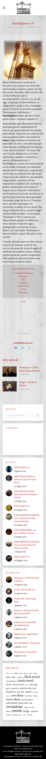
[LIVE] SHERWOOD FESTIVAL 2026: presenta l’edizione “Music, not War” (27, 544)
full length (33, 684)
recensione (14, 706)
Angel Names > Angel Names (26, 634)
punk (30, 703)
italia (18, 692)
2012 (7, 673)
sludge (26, 711)
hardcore (11, 691)
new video (28, 696)
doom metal (18, 684)
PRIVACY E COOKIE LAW (33, 756)
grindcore (15, 688)
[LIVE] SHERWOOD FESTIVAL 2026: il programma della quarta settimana (27, 518)
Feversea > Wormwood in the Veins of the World (26, 612)
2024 (35, 673)
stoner (8, 715)
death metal (25, 680)
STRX (18, 756)
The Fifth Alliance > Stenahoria (27, 643)
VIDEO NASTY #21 (21, 467)
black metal (32, 676)
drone (26, 685)
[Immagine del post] (10, 371)
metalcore (35, 692)
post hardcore (27, 699)
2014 (16, 673)
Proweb (23, 749)
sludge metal (34, 711)
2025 (8, 677)
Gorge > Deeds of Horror (28, 384)
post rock (23, 702)
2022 (25, 673)
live (22, 691)
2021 (20, 673)
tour (20, 715)
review (17, 710)
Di (23, 334)
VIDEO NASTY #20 (22, 506)
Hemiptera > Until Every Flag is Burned (29, 369)
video (24, 715)
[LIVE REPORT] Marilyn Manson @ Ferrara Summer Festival (25, 494)
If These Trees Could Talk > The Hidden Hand (25, 624)
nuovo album (13, 699)
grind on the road (28, 688)
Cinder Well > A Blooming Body (25, 600)
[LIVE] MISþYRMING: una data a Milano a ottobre (25, 532)
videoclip (29, 715)
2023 (30, 673)
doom (9, 684)
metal (28, 691)
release (8, 711)
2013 (11, 673)
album (14, 677)
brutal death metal (11, 681)
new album (17, 695)
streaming (15, 715)
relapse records (29, 707)
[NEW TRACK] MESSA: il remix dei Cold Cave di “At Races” (25, 479)
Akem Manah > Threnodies (25, 652)
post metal (11, 702)
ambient (20, 677)
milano (8, 696)
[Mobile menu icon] (4, 7)
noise (35, 695)
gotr (8, 688)
